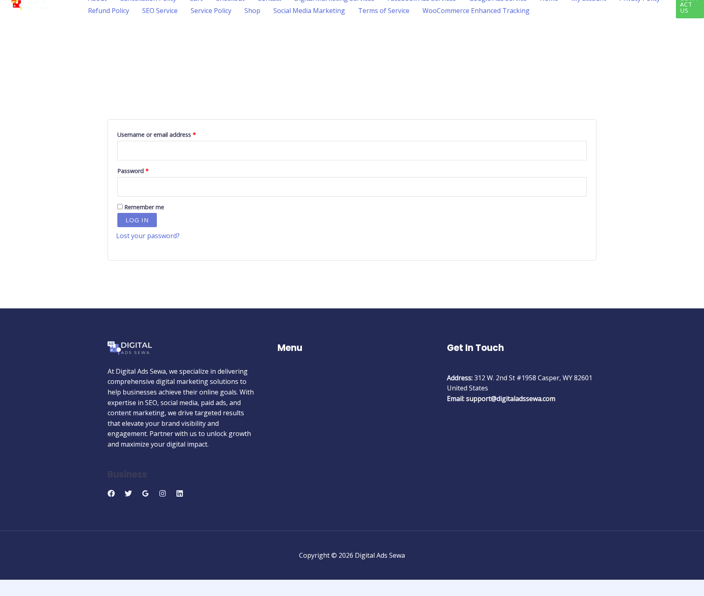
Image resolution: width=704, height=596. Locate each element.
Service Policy (211, 10)
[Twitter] (128, 493)
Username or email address (168, 133)
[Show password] (580, 187)
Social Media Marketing (309, 10)
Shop (252, 10)
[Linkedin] (179, 493)
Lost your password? (148, 235)
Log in (137, 220)
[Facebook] (111, 493)
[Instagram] (162, 493)
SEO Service (160, 10)
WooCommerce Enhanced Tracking (476, 10)
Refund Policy (108, 10)
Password (144, 170)
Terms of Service (383, 10)
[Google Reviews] (145, 493)
